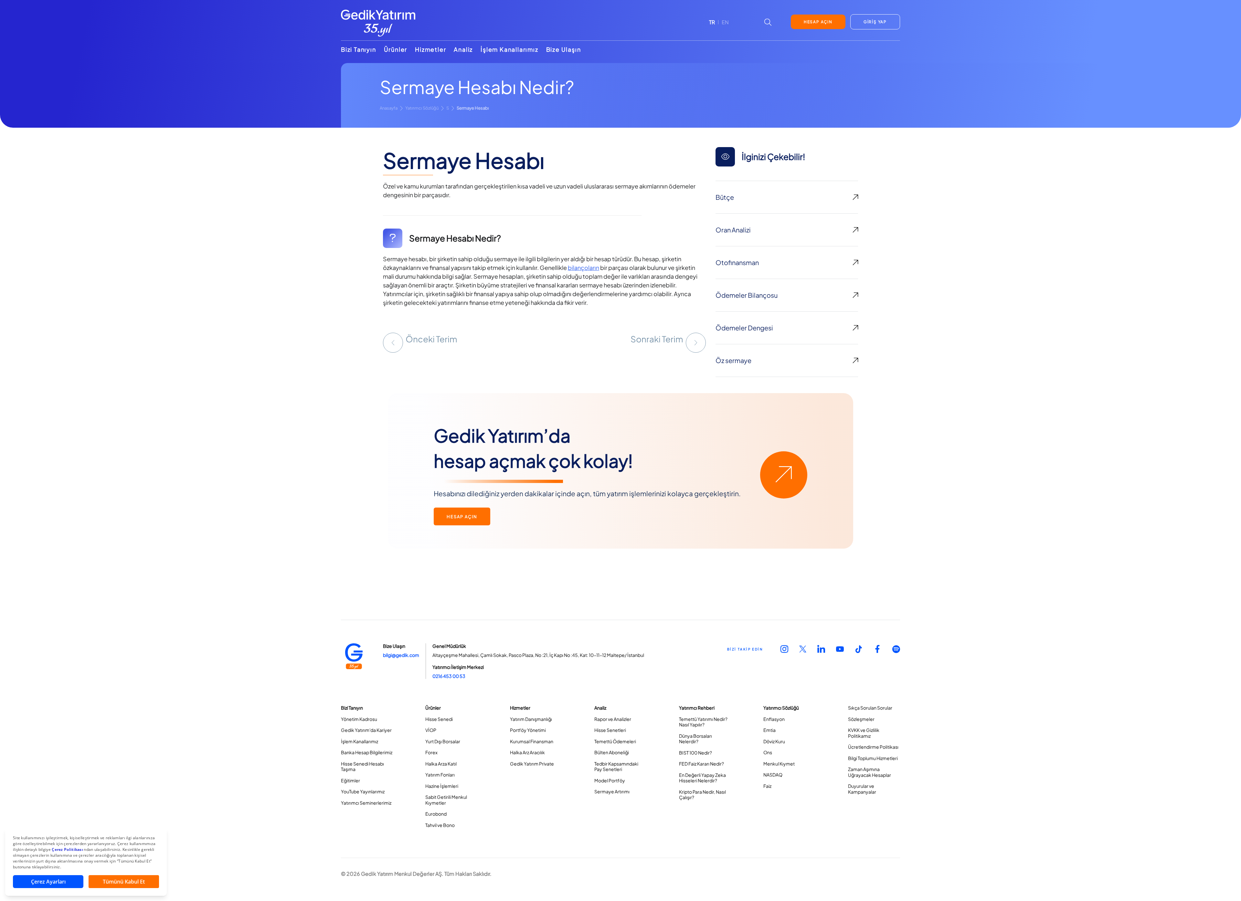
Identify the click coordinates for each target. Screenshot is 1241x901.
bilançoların (583, 267)
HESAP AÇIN (818, 21)
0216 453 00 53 (448, 676)
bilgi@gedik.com (401, 655)
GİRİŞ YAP (875, 21)
